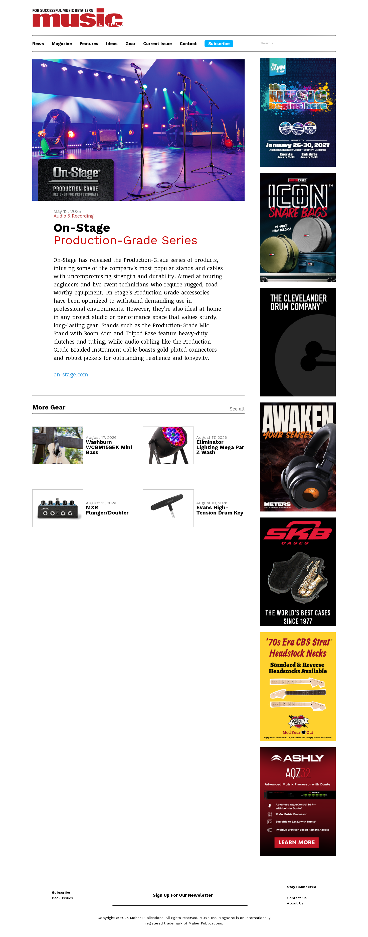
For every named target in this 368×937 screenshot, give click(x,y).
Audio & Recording (74, 216)
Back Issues (62, 898)
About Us (295, 903)
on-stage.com (71, 374)
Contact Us (297, 898)
